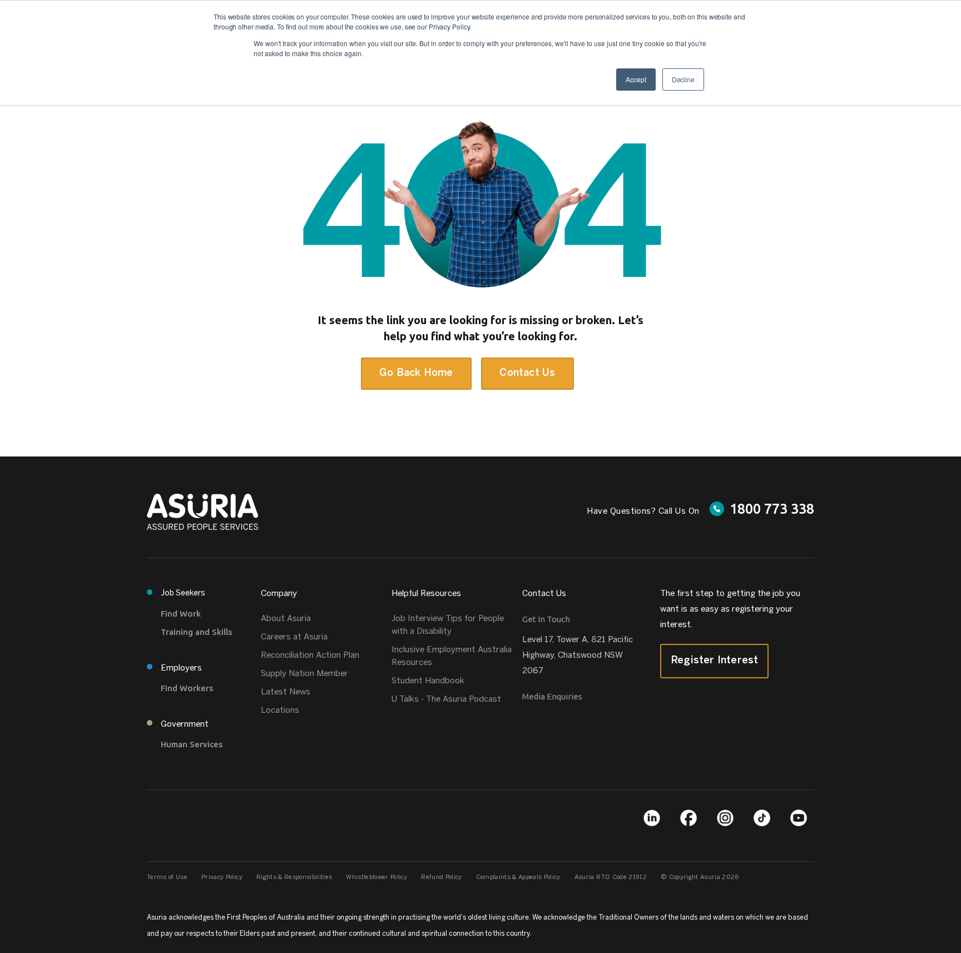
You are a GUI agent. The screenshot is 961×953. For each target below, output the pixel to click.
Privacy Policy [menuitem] (221, 877)
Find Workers (187, 688)
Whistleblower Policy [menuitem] (376, 877)
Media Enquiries (552, 696)
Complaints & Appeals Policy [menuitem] (518, 877)
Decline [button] (683, 79)
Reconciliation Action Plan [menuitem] (310, 655)
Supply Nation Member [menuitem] (304, 674)
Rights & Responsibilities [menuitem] (294, 877)
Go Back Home (416, 373)
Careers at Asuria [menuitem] (294, 637)
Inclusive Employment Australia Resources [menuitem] (452, 656)
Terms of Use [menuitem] (167, 877)
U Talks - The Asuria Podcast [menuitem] (446, 699)
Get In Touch (546, 619)
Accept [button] (636, 79)
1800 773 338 (772, 509)
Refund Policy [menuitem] (441, 877)
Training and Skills (196, 632)
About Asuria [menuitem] (286, 619)
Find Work (181, 613)
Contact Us (527, 373)
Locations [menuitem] (280, 710)
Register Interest (714, 661)
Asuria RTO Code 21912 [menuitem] (610, 877)
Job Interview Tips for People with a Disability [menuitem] (448, 625)
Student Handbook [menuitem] (428, 681)
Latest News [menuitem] (285, 692)
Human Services (191, 744)
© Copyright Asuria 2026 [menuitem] (700, 877)
